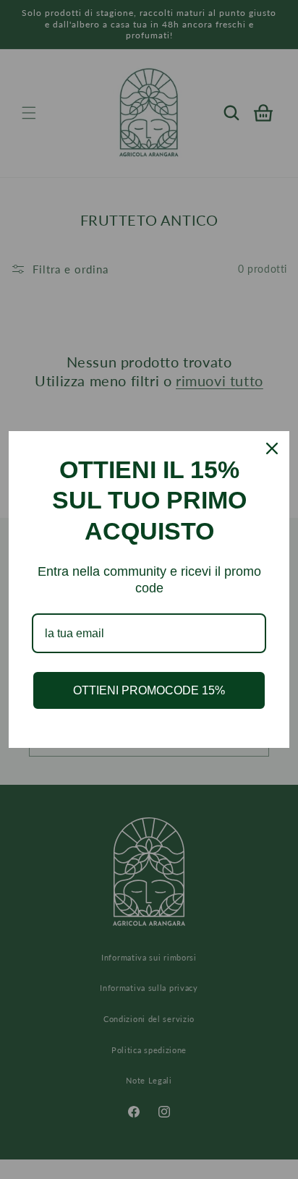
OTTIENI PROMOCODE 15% (149, 690)
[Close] (272, 448)
